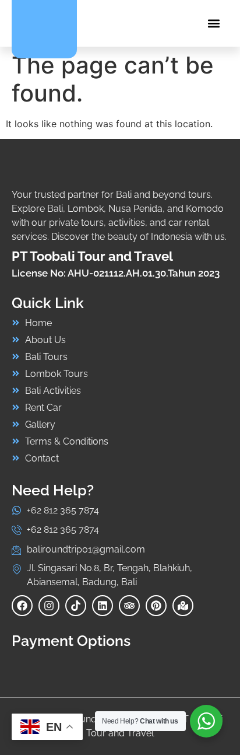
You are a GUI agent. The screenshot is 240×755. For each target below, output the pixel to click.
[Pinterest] (156, 605)
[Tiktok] (75, 605)
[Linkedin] (102, 605)
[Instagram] (48, 605)
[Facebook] (22, 605)
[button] (213, 23)
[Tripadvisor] (129, 605)
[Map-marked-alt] (182, 605)
